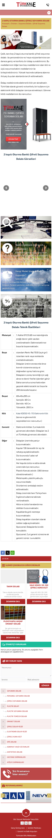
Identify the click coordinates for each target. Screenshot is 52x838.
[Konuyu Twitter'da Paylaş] (8, 553)
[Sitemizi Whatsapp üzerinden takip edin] (30, 823)
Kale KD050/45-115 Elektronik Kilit (32, 413)
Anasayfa (5, 24)
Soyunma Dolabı (25, 24)
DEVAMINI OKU (13, 601)
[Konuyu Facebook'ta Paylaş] (3, 553)
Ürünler (14, 24)
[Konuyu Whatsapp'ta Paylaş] (12, 553)
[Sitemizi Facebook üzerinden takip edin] (22, 823)
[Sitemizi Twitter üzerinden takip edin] (26, 823)
